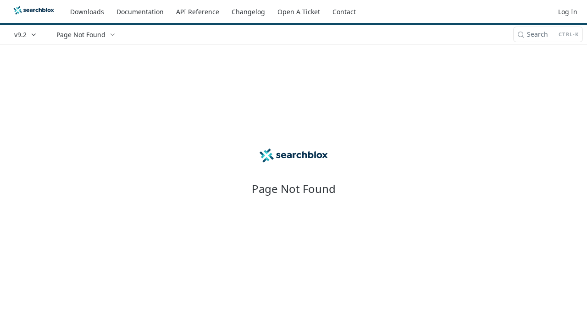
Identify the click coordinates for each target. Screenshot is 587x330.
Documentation (140, 11)
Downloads (87, 11)
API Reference (197, 11)
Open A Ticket (298, 11)
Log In (567, 11)
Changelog (248, 11)
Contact (344, 11)
